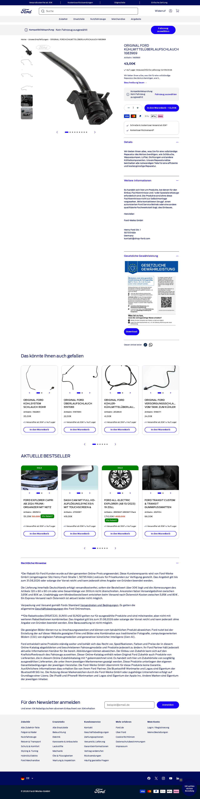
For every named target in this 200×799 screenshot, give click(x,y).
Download (131, 331)
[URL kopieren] (146, 345)
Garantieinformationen (96, 746)
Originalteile (119, 2)
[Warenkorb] (177, 10)
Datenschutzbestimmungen (130, 741)
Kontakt (88, 727)
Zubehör (63, 19)
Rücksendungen (92, 756)
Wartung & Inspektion (64, 760)
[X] (156, 778)
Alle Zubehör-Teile (30, 727)
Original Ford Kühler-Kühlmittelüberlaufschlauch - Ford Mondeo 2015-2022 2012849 (126, 407)
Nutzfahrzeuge (98, 19)
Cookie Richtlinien (125, 737)
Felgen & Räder (29, 732)
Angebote (136, 19)
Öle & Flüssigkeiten (63, 756)
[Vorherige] (57, 132)
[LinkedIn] (177, 778)
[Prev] (84, 444)
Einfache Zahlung (159, 2)
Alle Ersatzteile (60, 727)
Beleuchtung (59, 732)
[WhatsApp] (150, 345)
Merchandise (118, 19)
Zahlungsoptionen (94, 737)
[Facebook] (148, 778)
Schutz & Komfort (30, 746)
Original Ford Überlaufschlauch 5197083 (78, 403)
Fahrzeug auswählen (163, 30)
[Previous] (29, 393)
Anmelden (167, 704)
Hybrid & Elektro (29, 756)
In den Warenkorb (39, 429)
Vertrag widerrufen (94, 751)
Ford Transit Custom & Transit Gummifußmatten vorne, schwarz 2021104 (160, 507)
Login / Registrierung (158, 727)
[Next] (49, 393)
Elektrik (56, 737)
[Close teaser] (181, 779)
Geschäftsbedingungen (49, 608)
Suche (50, 11)
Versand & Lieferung (94, 741)
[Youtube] (170, 778)
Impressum (122, 746)
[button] (189, 788)
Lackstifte (58, 746)
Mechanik (58, 751)
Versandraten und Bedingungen (99, 605)
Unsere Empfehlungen (38, 39)
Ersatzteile (79, 19)
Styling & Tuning (29, 751)
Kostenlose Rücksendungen (80, 2)
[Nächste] (94, 132)
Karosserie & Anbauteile (65, 741)
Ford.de (120, 727)
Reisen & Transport (31, 741)
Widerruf (160, 11)
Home (23, 39)
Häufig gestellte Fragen (96, 760)
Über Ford (121, 732)
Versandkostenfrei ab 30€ (40, 2)
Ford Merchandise (30, 760)
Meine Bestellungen (157, 732)
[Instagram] (163, 778)
